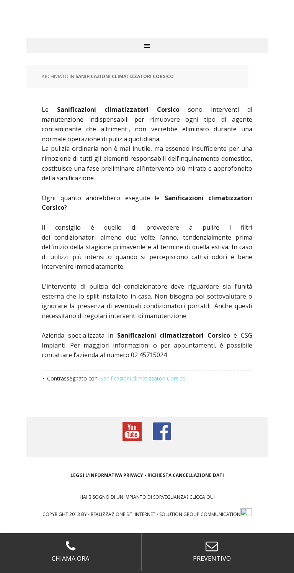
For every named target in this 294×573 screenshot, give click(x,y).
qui (210, 497)
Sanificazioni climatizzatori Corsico (124, 76)
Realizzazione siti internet (123, 514)
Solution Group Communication (199, 514)
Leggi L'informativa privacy (106, 475)
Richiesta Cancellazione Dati (185, 475)
